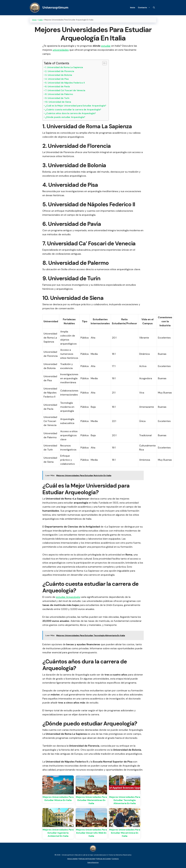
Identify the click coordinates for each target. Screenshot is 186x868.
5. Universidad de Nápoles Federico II (65, 82)
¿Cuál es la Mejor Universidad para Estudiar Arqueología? (75, 105)
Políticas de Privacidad (87, 859)
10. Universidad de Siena (58, 101)
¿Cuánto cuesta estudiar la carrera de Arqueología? (73, 109)
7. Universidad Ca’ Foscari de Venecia (65, 90)
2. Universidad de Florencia (59, 71)
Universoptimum (55, 7)
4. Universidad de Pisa (57, 78)
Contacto (142, 7)
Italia (40, 20)
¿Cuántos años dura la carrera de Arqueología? (70, 113)
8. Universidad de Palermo (59, 94)
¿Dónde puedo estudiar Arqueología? (65, 117)
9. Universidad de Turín (57, 98)
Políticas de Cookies (103, 859)
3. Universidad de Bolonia (58, 75)
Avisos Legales (72, 859)
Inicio (132, 7)
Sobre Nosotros (93, 862)
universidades (61, 49)
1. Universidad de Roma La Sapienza (64, 67)
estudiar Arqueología (68, 597)
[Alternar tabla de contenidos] (103, 63)
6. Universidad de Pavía (57, 86)
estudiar (106, 45)
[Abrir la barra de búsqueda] (154, 7)
